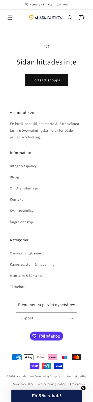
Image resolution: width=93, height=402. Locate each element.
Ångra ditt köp (21, 222)
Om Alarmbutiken (24, 188)
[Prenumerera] (71, 318)
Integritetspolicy (23, 166)
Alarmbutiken (25, 376)
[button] (9, 17)
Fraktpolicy (77, 384)
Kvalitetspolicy (21, 210)
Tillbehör (17, 286)
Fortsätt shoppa (46, 80)
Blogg (14, 177)
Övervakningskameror (27, 253)
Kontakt (16, 199)
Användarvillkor (23, 384)
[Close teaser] (83, 388)
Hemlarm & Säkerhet (26, 275)
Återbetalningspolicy (52, 384)
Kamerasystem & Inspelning (32, 264)
